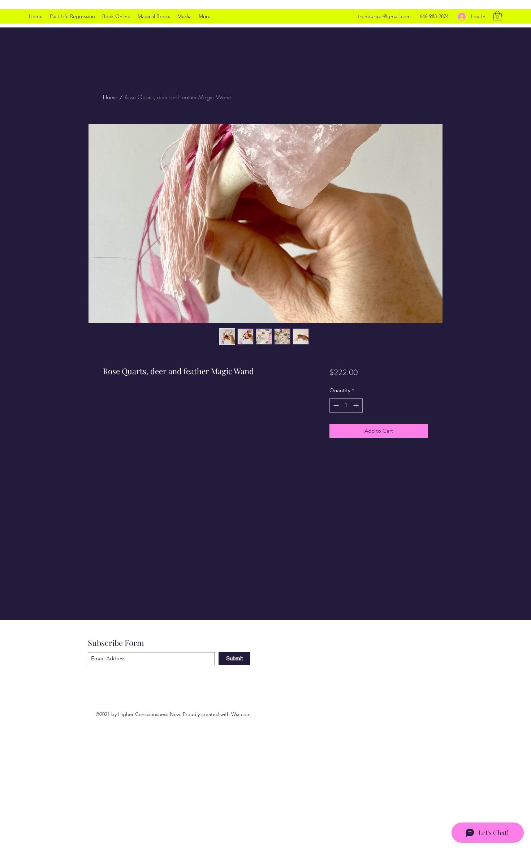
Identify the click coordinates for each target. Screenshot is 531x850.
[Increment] (357, 405)
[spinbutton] (346, 405)
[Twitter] (410, 714)
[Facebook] (431, 714)
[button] (497, 16)
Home (110, 97)
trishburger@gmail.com (384, 16)
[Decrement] (335, 405)
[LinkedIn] (420, 714)
